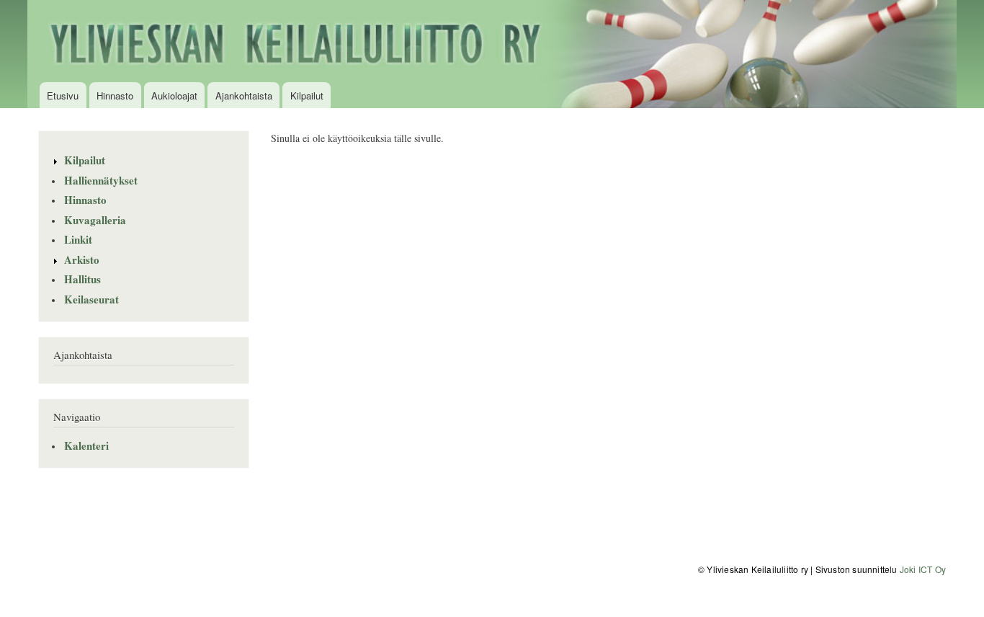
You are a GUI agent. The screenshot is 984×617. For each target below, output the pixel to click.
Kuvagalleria (95, 220)
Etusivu (63, 95)
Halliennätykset (101, 180)
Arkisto (81, 259)
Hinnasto (115, 95)
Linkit (78, 239)
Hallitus (82, 279)
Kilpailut (306, 95)
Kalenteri (86, 445)
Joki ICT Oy (923, 569)
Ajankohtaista (243, 95)
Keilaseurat (91, 299)
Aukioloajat (174, 95)
